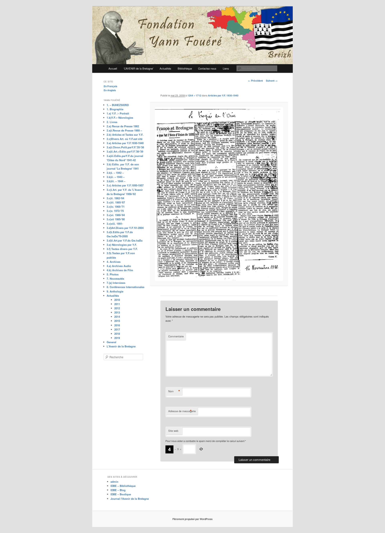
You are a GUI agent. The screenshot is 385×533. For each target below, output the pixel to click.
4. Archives (114, 262)
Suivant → (272, 80)
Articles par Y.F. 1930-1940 (223, 95)
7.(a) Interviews (116, 283)
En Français (110, 86)
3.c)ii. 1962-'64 (115, 198)
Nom (174, 391)
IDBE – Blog (118, 490)
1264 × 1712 (194, 95)
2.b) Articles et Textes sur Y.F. (125, 135)
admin (114, 481)
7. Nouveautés (115, 278)
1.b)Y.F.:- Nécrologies (120, 117)
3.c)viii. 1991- (115, 224)
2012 (117, 308)
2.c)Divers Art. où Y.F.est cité (124, 139)
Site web (173, 431)
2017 (117, 329)
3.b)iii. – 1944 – (116, 181)
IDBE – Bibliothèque (123, 486)
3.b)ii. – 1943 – (116, 177)
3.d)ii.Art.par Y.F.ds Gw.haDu (125, 240)
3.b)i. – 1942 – (115, 173)
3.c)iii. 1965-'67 (116, 202)
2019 (117, 338)
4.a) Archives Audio (119, 266)
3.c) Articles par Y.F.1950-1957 (125, 185)
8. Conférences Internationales (125, 287)
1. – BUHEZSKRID (118, 105)
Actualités (165, 68)
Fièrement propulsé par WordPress (192, 519)
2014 (117, 317)
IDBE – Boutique (120, 494)
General (111, 342)
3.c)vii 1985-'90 (116, 219)
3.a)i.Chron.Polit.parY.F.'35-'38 (125, 147)
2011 (117, 304)
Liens (226, 68)
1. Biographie (115, 109)
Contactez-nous (207, 68)
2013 (117, 312)
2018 (117, 334)
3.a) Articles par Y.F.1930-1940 (125, 143)
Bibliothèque (185, 68)
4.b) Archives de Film (120, 270)
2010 (117, 300)
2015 (117, 321)
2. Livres (112, 122)
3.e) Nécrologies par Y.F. (122, 245)
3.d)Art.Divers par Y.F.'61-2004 (125, 228)
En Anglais (110, 90)
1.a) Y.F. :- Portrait (118, 113)
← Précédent (255, 80)
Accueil (112, 68)
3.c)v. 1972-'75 (115, 211)
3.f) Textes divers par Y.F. (122, 249)
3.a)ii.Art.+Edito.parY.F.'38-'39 (125, 151)
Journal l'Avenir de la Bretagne (129, 499)
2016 (117, 325)
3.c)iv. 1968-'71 (116, 206)
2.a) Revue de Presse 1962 (123, 126)
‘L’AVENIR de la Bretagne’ (138, 68)
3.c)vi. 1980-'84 (116, 215)
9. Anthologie (115, 291)
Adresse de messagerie (182, 411)
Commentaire (176, 336)
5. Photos (113, 274)
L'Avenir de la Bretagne (121, 346)
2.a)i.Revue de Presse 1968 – (124, 130)
